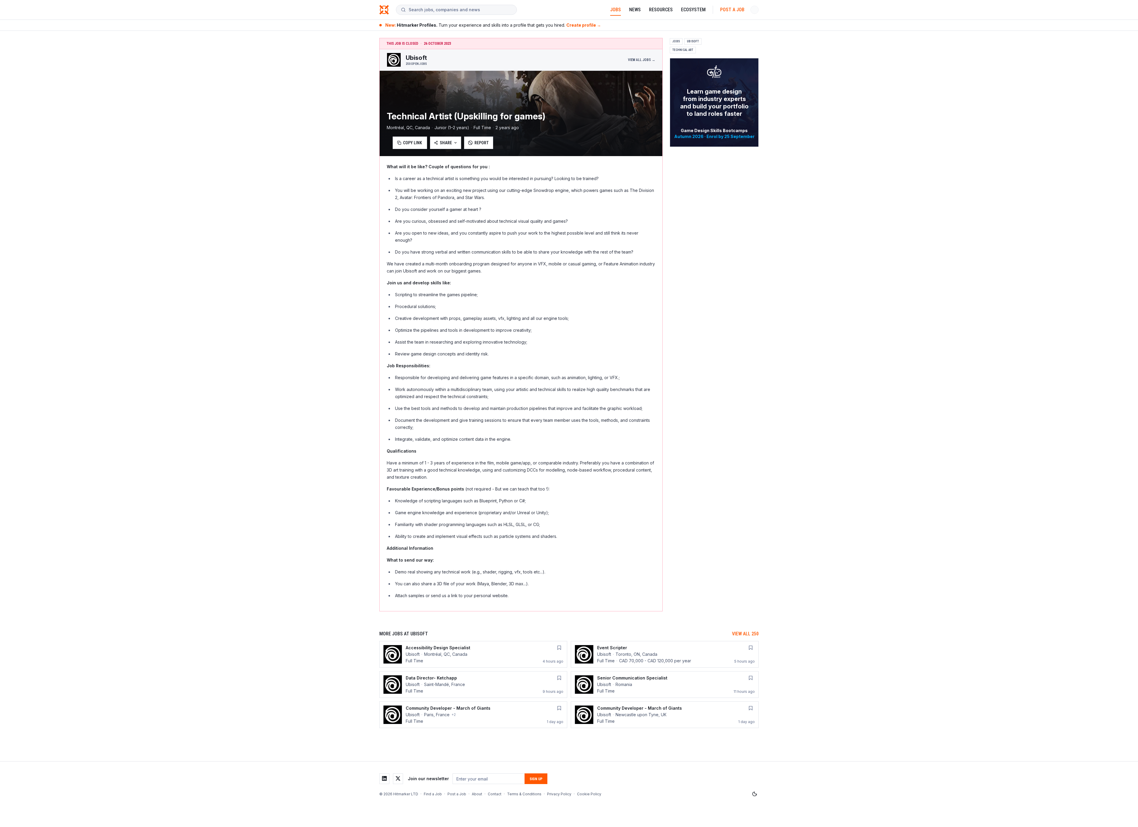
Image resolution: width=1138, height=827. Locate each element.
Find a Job (433, 794)
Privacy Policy (559, 794)
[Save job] (559, 648)
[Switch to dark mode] (754, 794)
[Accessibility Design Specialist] (473, 654)
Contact (494, 794)
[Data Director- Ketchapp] (473, 684)
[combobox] (460, 10)
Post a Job (732, 9)
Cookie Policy (589, 794)
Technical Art (682, 50)
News (635, 9)
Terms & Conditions (524, 794)
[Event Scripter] (664, 654)
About (477, 794)
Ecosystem (693, 9)
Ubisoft (693, 41)
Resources (661, 9)
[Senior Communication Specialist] (664, 684)
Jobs (615, 9)
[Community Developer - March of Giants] (473, 715)
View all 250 (745, 634)
